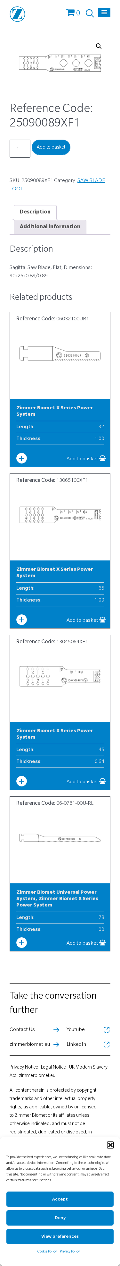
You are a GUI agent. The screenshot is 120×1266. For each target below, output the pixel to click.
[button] (110, 1145)
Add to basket (51, 148)
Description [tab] (35, 212)
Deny (60, 1218)
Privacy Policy (70, 1252)
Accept (60, 1199)
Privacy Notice (24, 1068)
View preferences (60, 1237)
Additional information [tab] (50, 227)
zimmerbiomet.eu (37, 1076)
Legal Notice (53, 1068)
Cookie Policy (47, 1252)
